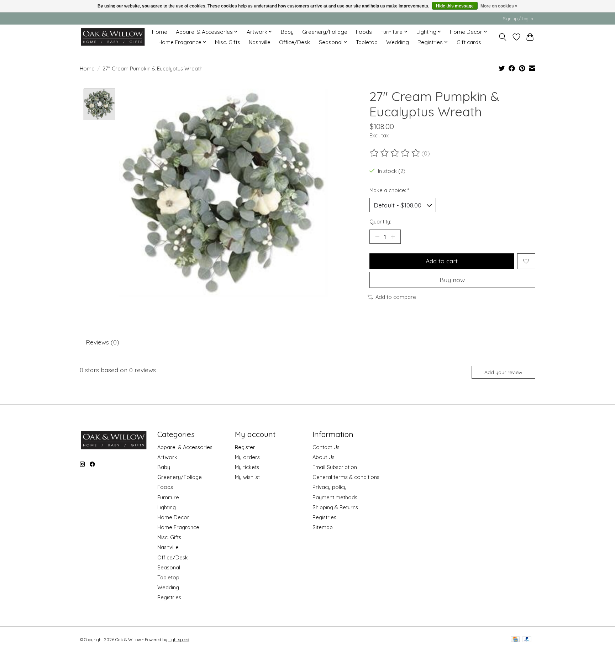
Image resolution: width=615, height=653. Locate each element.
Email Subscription (334, 467)
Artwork (167, 457)
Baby (287, 31)
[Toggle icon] (503, 37)
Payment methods (334, 497)
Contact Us (326, 447)
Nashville (259, 42)
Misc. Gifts (227, 42)
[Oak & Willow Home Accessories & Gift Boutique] (113, 37)
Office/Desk (294, 42)
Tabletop (367, 42)
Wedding (397, 42)
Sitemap (322, 527)
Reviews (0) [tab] (102, 342)
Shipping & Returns (335, 507)
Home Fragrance (178, 527)
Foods (364, 31)
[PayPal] (527, 639)
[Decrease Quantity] (377, 237)
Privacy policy (329, 487)
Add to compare (395, 297)
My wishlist (247, 477)
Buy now (452, 280)
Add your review (503, 372)
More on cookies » (498, 6)
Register (245, 447)
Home (159, 31)
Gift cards (469, 42)
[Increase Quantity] (393, 237)
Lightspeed (178, 639)
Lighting (166, 507)
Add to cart (442, 261)
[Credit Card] (515, 639)
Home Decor (173, 517)
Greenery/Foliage (324, 31)
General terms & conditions (345, 477)
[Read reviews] (395, 153)
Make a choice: (389, 190)
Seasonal (168, 567)
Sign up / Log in (518, 18)
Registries (169, 597)
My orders (247, 457)
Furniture (168, 497)
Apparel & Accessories (184, 447)
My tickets (247, 467)
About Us (323, 457)
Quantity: (380, 221)
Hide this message (455, 6)
